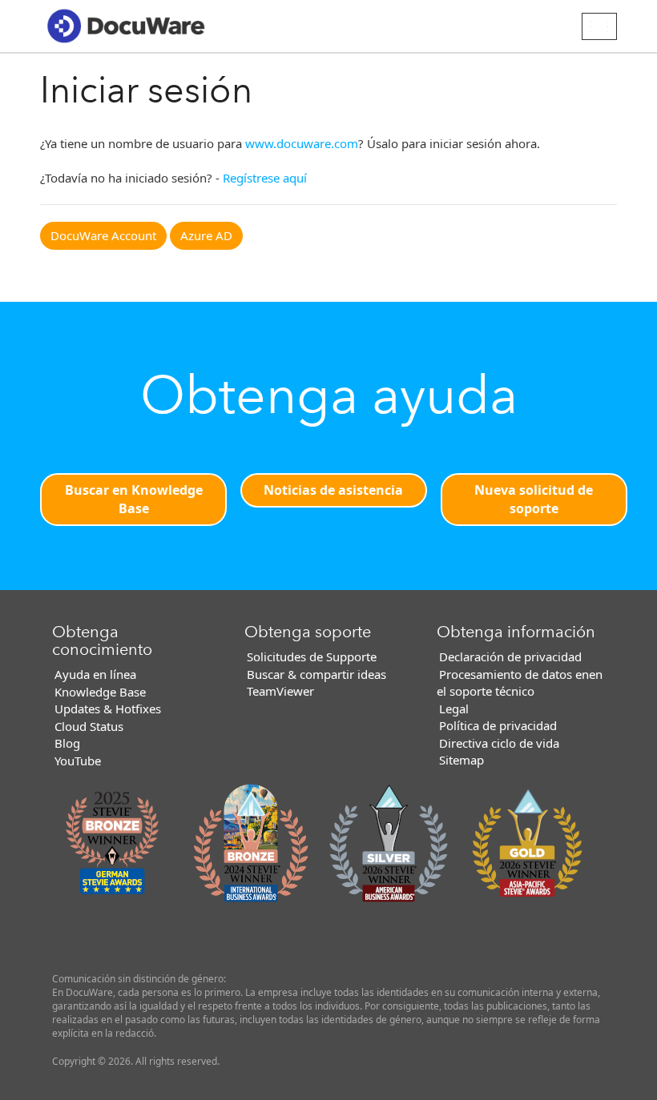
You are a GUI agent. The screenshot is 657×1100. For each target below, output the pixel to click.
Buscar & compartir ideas (316, 674)
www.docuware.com (301, 143)
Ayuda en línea (95, 674)
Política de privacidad (498, 725)
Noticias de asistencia (333, 490)
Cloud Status (88, 726)
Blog (67, 743)
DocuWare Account (103, 235)
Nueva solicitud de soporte (533, 499)
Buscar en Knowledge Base (134, 499)
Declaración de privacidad (510, 656)
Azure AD (206, 235)
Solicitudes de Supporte (312, 656)
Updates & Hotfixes (107, 709)
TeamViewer (280, 691)
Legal (454, 709)
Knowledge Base (100, 692)
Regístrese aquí (265, 178)
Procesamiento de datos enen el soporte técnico (520, 682)
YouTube (77, 761)
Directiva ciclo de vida (499, 743)
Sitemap (461, 760)
